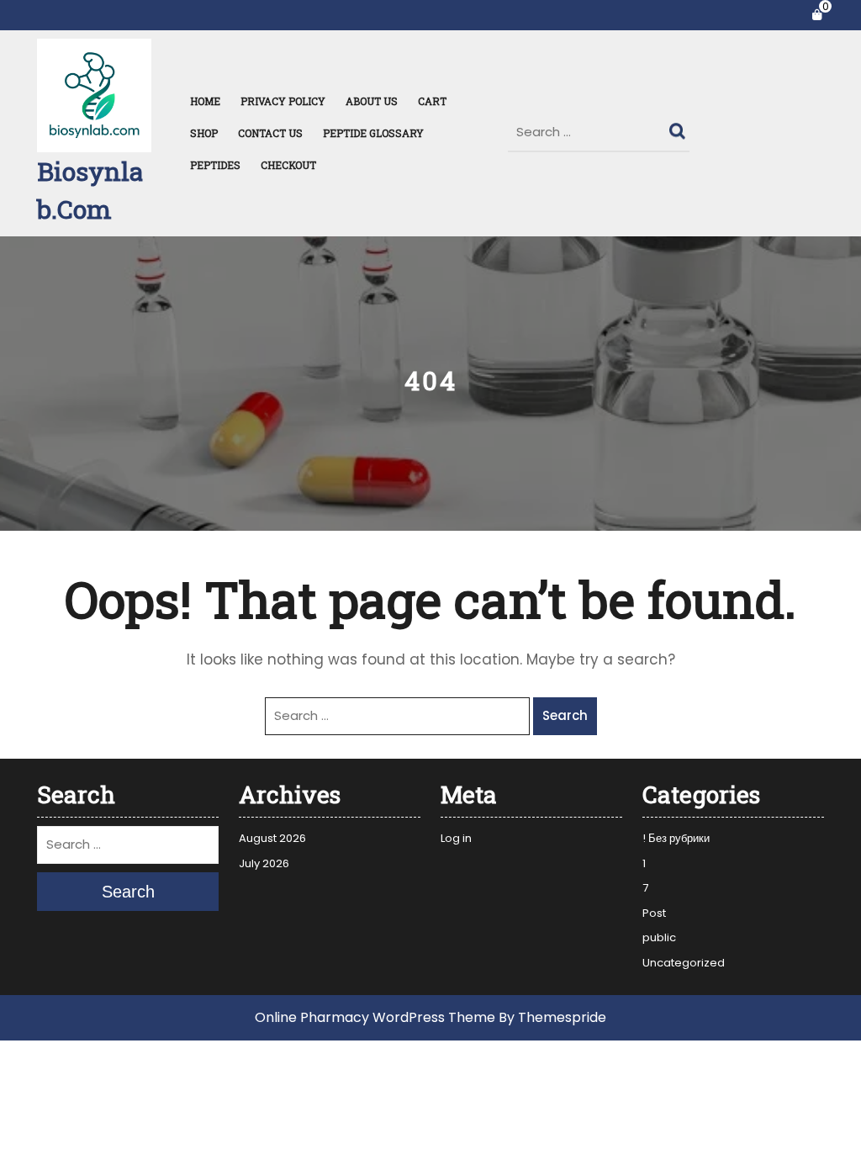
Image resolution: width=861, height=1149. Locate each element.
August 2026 (272, 838)
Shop (204, 133)
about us (372, 101)
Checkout (288, 165)
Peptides (215, 165)
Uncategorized (683, 963)
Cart (432, 101)
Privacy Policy (282, 101)
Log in (456, 838)
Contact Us (270, 133)
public (659, 937)
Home (205, 101)
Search (679, 127)
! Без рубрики (676, 838)
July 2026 (264, 863)
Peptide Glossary (373, 133)
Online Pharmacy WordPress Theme (375, 1017)
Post (654, 913)
